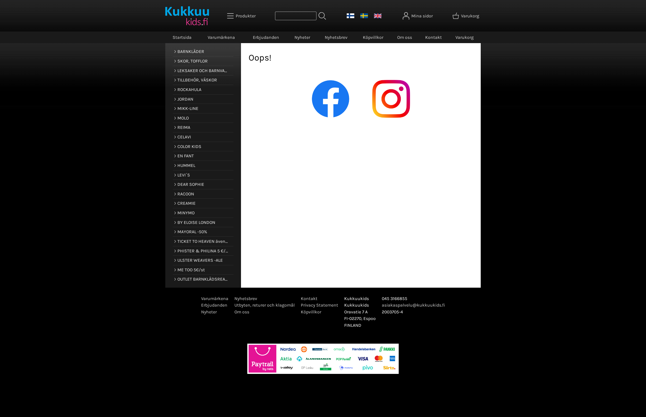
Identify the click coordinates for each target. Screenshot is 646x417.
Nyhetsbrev (336, 37)
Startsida (182, 37)
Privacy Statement (319, 305)
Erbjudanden (266, 37)
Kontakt (433, 37)
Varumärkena (221, 37)
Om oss (404, 37)
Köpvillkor (373, 37)
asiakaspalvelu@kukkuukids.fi (413, 305)
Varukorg (464, 37)
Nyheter (302, 37)
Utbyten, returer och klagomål (264, 305)
